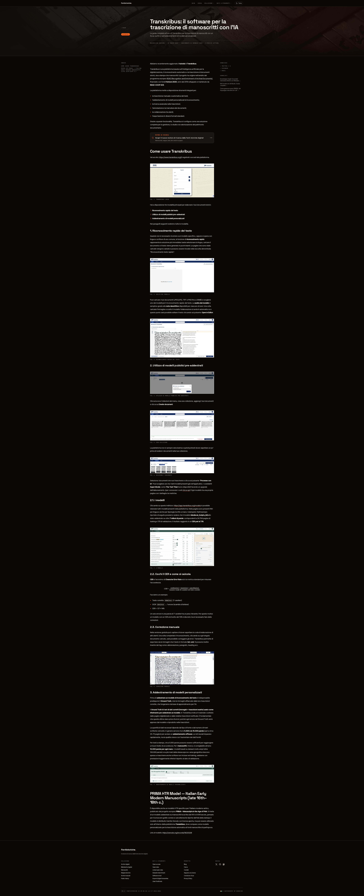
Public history (125, 878)
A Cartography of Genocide (233, 891)
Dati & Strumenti (223, 3)
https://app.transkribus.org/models (187, 505)
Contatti (186, 870)
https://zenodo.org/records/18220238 (177, 833)
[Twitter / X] (216, 864)
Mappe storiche (125, 873)
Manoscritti (124, 870)
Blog (193, 3)
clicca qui (186, 490)
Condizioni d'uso (189, 875)
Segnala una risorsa (190, 873)
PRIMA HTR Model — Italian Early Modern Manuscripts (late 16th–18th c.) (131, 70)
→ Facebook (224, 68)
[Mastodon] (224, 864)
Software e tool (157, 875)
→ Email (223, 70)
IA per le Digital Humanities (160, 878)
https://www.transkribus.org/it (170, 157)
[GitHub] (220, 864)
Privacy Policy (188, 878)
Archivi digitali (125, 864)
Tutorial (125, 34)
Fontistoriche (126, 3)
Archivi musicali (125, 875)
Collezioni (208, 3)
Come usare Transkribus (130, 66)
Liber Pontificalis (157, 881)
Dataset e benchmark (159, 873)
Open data (156, 867)
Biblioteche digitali (126, 867)
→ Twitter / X (225, 66)
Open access (156, 864)
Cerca (200, 3)
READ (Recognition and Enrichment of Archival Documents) (189, 78)
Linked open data (158, 870)
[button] (182, 180)
